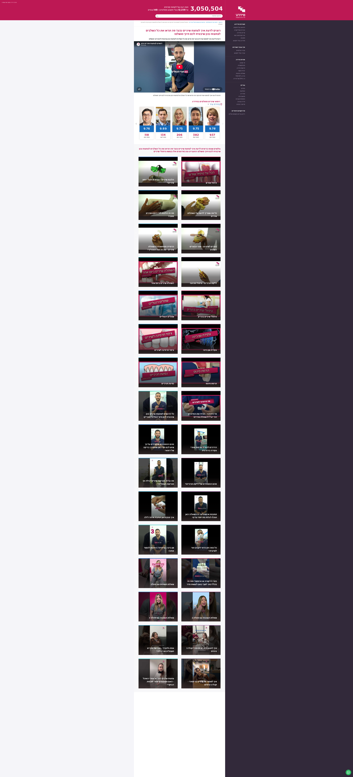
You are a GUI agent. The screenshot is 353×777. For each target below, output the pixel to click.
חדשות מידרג (241, 68)
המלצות (242, 91)
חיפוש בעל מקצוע (239, 27)
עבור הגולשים (240, 50)
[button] (136, 123)
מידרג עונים (241, 102)
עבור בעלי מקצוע (239, 53)
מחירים (242, 94)
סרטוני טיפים (241, 104)
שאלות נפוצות (240, 73)
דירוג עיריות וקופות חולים (237, 114)
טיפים (243, 88)
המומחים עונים (240, 99)
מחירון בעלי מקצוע (239, 41)
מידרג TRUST (240, 76)
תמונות (243, 38)
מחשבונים (242, 96)
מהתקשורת (241, 65)
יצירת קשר (241, 71)
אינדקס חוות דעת (239, 35)
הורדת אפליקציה (239, 30)
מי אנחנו (242, 63)
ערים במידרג (241, 33)
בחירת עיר (215, 104)
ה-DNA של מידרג (239, 79)
